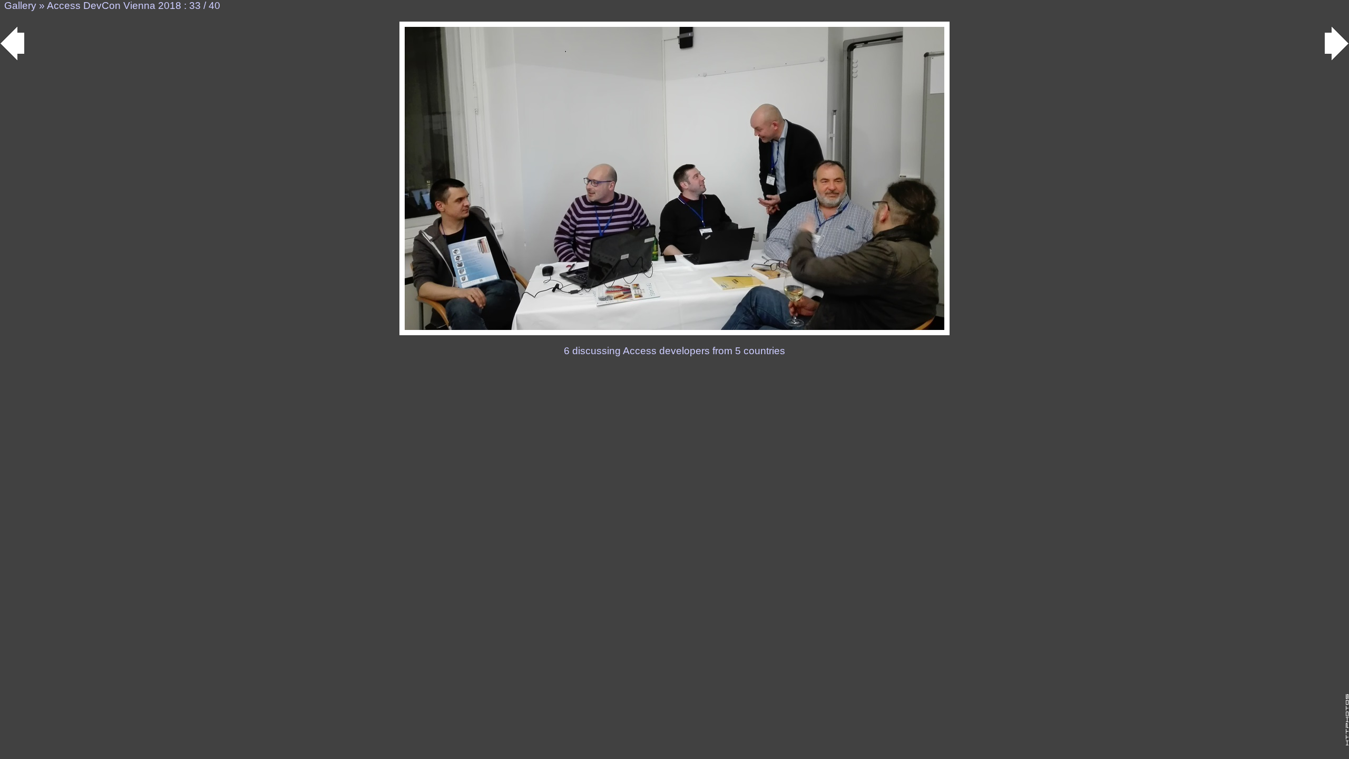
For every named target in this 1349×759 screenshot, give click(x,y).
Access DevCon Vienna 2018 (114, 5)
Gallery (20, 5)
